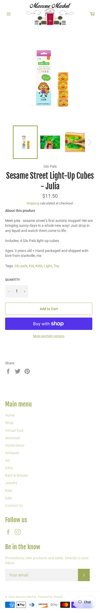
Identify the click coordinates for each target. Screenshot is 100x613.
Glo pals (20, 266)
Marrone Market (26, 597)
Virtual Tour (14, 430)
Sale (8, 498)
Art (7, 460)
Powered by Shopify (50, 597)
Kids (38, 266)
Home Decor (15, 445)
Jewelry (11, 483)
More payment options (48, 336)
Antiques (12, 453)
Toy (56, 266)
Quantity (12, 280)
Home (10, 415)
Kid (31, 266)
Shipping (32, 203)
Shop (9, 423)
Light (48, 266)
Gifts (9, 468)
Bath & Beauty (16, 475)
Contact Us (14, 505)
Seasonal (12, 438)
